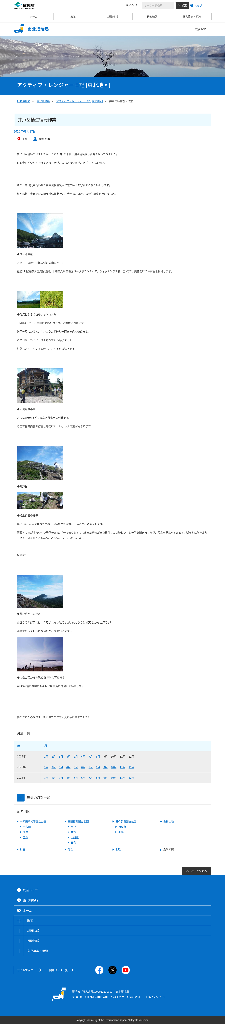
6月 (83, 756)
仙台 (70, 849)
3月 (61, 756)
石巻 (73, 842)
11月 (122, 767)
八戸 (73, 827)
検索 (184, 5)
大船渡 (75, 837)
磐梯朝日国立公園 (126, 821)
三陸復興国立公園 (78, 821)
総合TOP (200, 29)
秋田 (22, 849)
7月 (91, 756)
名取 (118, 849)
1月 (46, 756)
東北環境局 (43, 101)
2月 (54, 756)
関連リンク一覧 (58, 970)
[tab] (21, 798)
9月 (105, 767)
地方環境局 (23, 101)
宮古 (73, 832)
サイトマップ (25, 970)
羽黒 (121, 832)
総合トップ (30, 890)
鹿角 (25, 832)
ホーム (34, 16)
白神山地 (168, 821)
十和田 (27, 827)
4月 (68, 756)
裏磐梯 (122, 827)
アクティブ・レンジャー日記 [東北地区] (79, 101)
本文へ (130, 5)
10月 (113, 767)
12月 (131, 767)
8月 (98, 756)
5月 (76, 756)
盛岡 (25, 837)
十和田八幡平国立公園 (33, 821)
